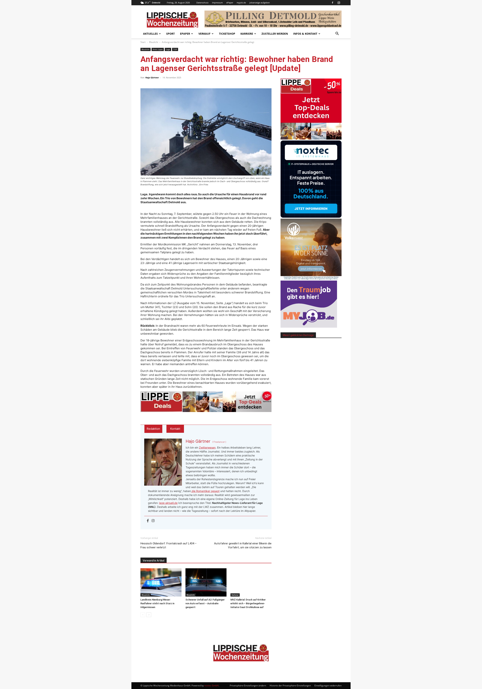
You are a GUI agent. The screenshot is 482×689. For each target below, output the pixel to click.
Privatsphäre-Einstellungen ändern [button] (248, 685)
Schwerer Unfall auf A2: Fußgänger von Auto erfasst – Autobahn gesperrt (205, 603)
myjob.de (241, 2)
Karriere (246, 33)
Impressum (217, 2)
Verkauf (204, 33)
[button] (337, 34)
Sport (170, 33)
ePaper (229, 2)
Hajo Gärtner (152, 77)
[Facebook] (332, 2)
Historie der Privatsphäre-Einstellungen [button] (290, 685)
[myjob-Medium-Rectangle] (309, 326)
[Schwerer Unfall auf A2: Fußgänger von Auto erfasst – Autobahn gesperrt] (206, 582)
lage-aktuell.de (168, 502)
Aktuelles (150, 33)
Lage (168, 49)
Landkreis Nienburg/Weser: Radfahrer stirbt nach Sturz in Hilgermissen (157, 603)
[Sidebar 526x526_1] (311, 138)
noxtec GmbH (211, 685)
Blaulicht (153, 42)
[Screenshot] (311, 216)
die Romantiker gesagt (205, 491)
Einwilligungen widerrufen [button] (328, 685)
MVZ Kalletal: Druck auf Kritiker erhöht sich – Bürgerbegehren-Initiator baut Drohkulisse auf (248, 603)
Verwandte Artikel (153, 560)
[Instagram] (339, 2)
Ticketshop (227, 33)
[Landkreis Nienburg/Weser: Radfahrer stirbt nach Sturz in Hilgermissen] (161, 582)
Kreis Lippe (158, 49)
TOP (175, 49)
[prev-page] (142, 614)
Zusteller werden (275, 33)
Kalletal (235, 595)
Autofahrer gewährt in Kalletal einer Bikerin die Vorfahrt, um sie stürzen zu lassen (243, 545)
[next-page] (148, 614)
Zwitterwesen (207, 447)
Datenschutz (202, 2)
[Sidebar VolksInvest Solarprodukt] (311, 278)
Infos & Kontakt (305, 33)
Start (143, 42)
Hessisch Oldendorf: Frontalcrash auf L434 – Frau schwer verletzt (168, 545)
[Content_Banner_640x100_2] (206, 401)
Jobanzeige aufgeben (259, 2)
